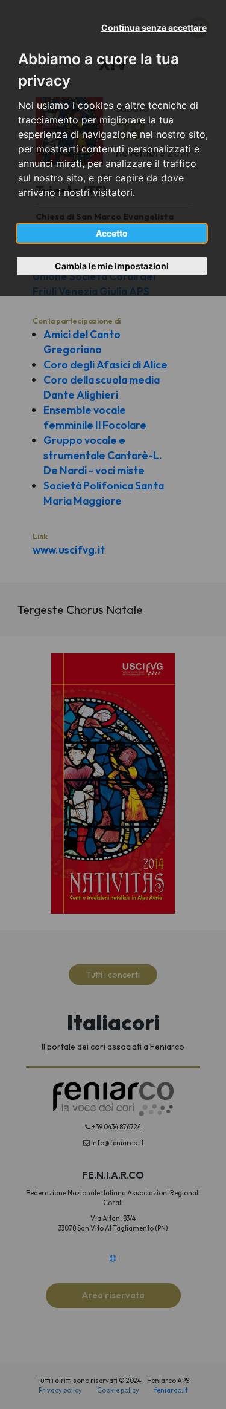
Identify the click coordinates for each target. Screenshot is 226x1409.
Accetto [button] (112, 233)
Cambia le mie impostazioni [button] (112, 266)
